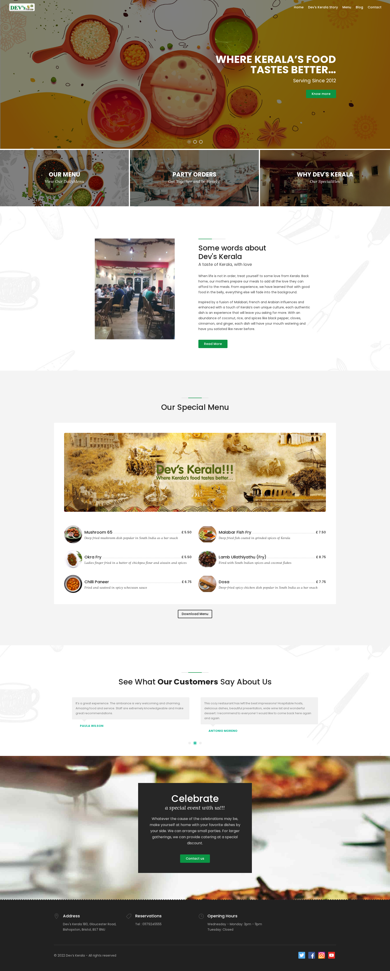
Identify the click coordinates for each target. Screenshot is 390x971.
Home (299, 7)
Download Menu (195, 614)
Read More (213, 344)
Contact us (195, 858)
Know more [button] (321, 94)
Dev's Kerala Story (323, 7)
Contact (374, 7)
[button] (189, 142)
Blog (359, 7)
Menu (346, 7)
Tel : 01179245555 (148, 924)
